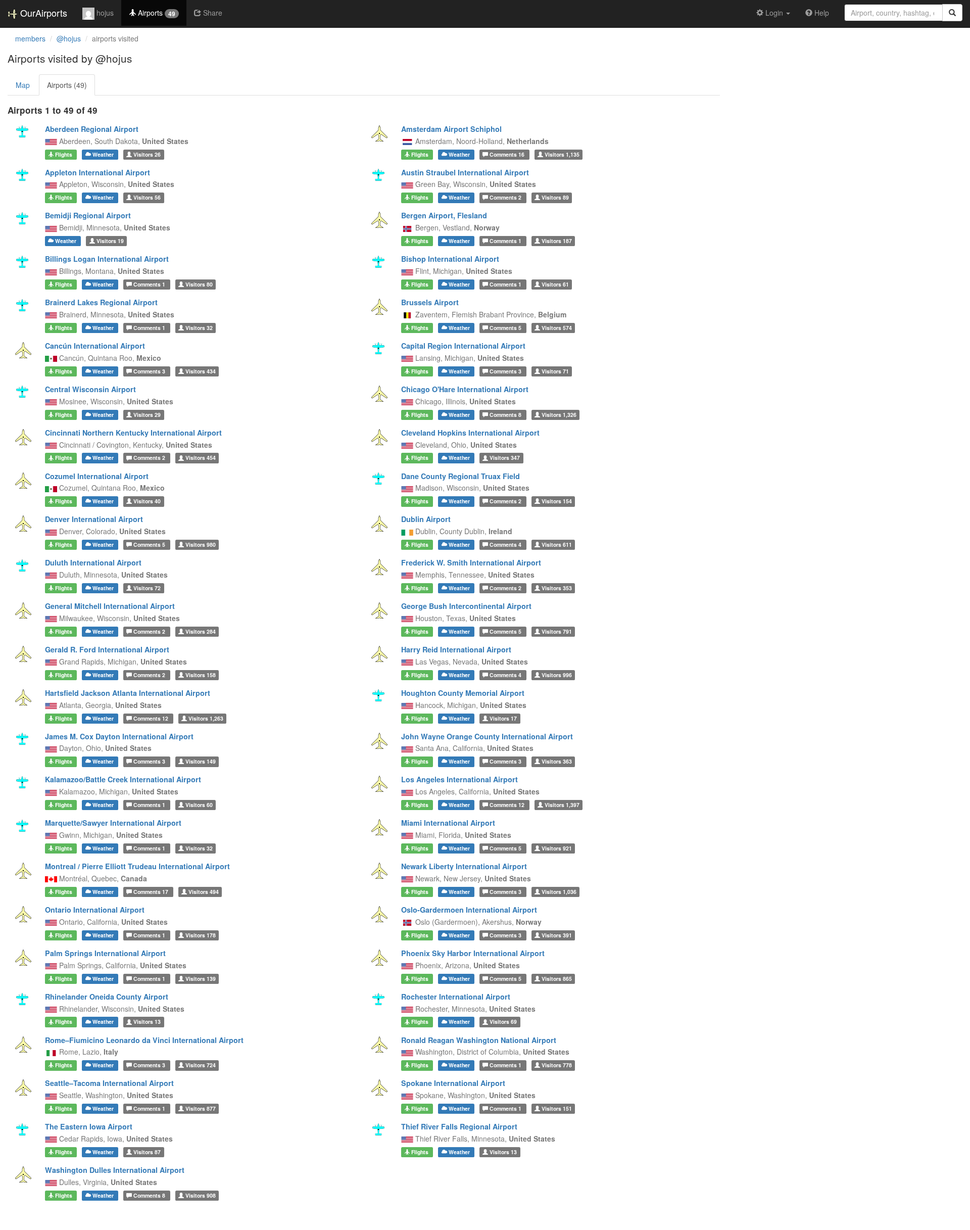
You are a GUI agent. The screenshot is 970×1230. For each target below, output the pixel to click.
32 (199, 328)
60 (199, 805)
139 (200, 978)
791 (557, 631)
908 (200, 1195)
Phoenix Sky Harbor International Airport (473, 953)
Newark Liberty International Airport (464, 866)
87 (147, 1152)
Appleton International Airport (97, 172)
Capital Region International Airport (463, 346)
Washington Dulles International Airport (114, 1170)
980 (200, 544)
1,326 (559, 414)
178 (200, 935)
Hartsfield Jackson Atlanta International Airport (127, 693)
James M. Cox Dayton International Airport (119, 736)
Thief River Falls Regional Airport (459, 1126)
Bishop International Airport (450, 259)
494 (203, 891)
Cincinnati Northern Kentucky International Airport (133, 433)
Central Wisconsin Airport (90, 389)
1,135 (562, 154)
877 (200, 1108)
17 (503, 718)
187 (557, 241)
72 (147, 588)
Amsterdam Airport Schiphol (451, 129)
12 (151, 718)
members (30, 38)
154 (557, 501)
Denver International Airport (94, 519)
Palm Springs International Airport (105, 953)
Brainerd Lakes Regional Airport (101, 302)
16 (508, 154)
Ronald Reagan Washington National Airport (478, 1040)
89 (555, 197)
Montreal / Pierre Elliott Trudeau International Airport (137, 866)
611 (557, 544)
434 (200, 371)
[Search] (952, 12)
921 (557, 848)
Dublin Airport (426, 519)
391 (557, 935)
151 (557, 1108)
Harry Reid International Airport (456, 649)
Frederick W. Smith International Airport (471, 562)
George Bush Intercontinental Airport (466, 606)
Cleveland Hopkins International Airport (470, 433)
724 (200, 1065)
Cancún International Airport (95, 346)
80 (199, 284)
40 (147, 501)
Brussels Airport (430, 302)
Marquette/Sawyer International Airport (113, 823)
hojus (104, 13)
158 (200, 675)
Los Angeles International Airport (459, 779)
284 (200, 631)
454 (200, 458)
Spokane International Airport (453, 1083)
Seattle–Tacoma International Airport (109, 1083)
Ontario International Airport (94, 910)
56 (147, 197)
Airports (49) (67, 85)
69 (503, 1022)
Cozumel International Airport (97, 476)
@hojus (69, 38)
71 (555, 371)
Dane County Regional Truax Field (460, 476)
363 (557, 761)
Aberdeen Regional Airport (91, 129)
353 (557, 588)
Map (23, 85)
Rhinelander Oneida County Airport (106, 996)
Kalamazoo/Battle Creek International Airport (123, 779)
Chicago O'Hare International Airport (464, 389)
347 (505, 458)
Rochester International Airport (455, 996)
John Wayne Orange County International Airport (487, 736)
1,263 (205, 718)
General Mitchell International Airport (110, 606)
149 (200, 761)
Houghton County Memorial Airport (462, 693)
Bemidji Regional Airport (88, 215)
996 (557, 675)
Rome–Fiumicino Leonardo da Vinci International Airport (144, 1040)
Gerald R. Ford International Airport (107, 649)
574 (557, 328)
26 (147, 154)
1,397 (562, 805)
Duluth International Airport (93, 562)
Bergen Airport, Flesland (444, 215)
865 (557, 978)
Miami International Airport (448, 823)
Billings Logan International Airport (107, 259)
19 (110, 241)
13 (147, 1022)
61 (555, 284)
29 (147, 414)
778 (557, 1065)
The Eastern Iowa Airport (88, 1126)
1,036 (559, 891)
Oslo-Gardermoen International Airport (469, 910)
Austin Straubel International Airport (465, 172)
